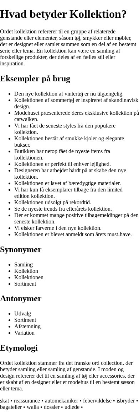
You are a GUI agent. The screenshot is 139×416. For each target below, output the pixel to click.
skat (4, 401)
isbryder (126, 401)
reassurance (27, 401)
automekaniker (61, 401)
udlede (72, 407)
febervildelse (97, 401)
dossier (52, 407)
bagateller (11, 407)
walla (33, 407)
